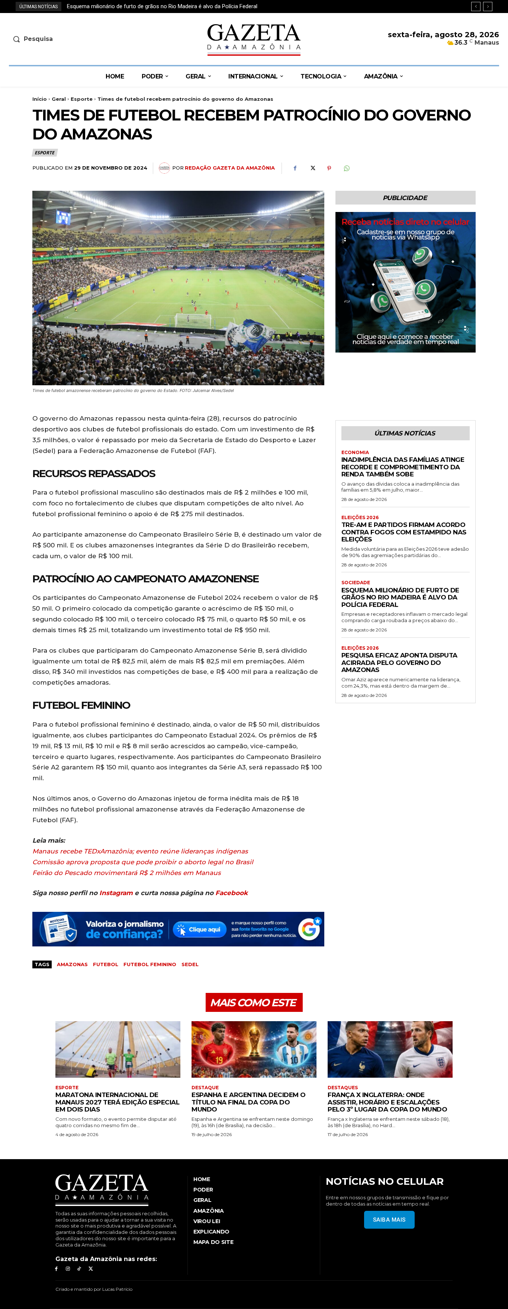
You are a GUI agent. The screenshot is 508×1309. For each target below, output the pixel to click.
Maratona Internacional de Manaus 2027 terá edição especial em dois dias (117, 1102)
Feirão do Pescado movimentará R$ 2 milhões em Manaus (126, 873)
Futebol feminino (149, 964)
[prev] (475, 6)
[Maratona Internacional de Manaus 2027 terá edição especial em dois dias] (117, 1049)
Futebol (105, 964)
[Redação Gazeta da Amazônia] (165, 168)
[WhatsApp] (346, 168)
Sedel (190, 964)
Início (39, 99)
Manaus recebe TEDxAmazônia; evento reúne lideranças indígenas (140, 851)
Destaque (205, 1087)
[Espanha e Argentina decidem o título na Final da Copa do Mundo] (254, 1049)
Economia (355, 452)
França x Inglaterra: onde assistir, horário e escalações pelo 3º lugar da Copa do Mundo (387, 1102)
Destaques (343, 1087)
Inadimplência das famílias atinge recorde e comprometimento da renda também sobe (402, 467)
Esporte (82, 99)
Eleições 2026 (360, 517)
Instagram (116, 893)
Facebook (231, 893)
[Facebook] (294, 168)
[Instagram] (68, 1269)
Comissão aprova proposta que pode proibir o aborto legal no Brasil (142, 862)
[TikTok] (79, 1269)
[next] (487, 6)
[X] (312, 168)
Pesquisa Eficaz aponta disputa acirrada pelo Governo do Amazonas (151, 6)
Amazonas (72, 964)
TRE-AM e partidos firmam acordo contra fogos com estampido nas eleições (403, 532)
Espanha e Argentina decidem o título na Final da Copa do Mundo (249, 1102)
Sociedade (355, 582)
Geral (59, 99)
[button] (66, 39)
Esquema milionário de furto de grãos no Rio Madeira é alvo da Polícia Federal (400, 597)
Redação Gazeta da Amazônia (230, 168)
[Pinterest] (329, 168)
